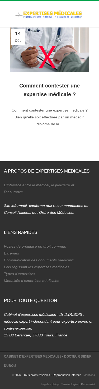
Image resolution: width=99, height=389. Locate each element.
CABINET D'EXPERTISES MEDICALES (33, 356)
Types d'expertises (19, 274)
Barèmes (11, 253)
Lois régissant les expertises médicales (36, 267)
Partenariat (88, 384)
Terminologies (70, 384)
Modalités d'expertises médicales (31, 281)
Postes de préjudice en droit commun (35, 246)
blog (56, 384)
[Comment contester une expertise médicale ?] (49, 49)
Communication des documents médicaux (39, 260)
